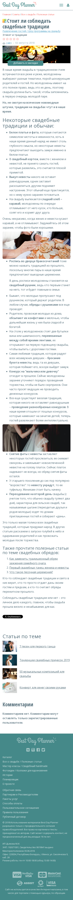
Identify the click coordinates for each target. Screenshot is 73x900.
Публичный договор (14, 816)
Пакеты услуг (10, 799)
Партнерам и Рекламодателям (20, 794)
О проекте (9, 783)
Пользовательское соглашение (21, 807)
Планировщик (11, 779)
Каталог (7, 757)
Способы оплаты (12, 803)
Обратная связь (12, 790)
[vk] (28, 750)
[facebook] (38, 750)
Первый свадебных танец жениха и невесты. (39, 568)
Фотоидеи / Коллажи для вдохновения (25, 770)
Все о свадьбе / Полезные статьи (37, 14)
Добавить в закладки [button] (25, 63)
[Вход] (67, 4)
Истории (8, 775)
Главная (7, 14)
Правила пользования (15, 812)
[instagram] (33, 750)
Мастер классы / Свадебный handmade (25, 766)
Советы (16, 14)
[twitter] (43, 750)
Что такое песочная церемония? (31, 572)
